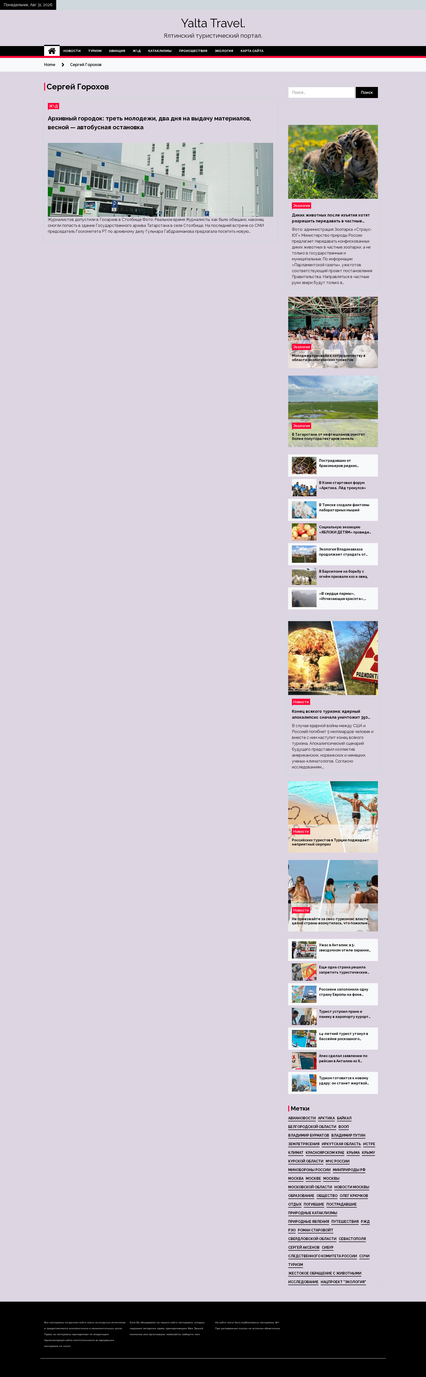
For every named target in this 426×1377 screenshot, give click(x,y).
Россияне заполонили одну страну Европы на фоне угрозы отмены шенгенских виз (344, 992)
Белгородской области (312, 1127)
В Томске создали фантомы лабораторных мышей (344, 507)
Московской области (310, 1187)
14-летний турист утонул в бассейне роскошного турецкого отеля (343, 1037)
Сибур (328, 1247)
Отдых (295, 1204)
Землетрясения (304, 1144)
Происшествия (193, 51)
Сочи (364, 1256)
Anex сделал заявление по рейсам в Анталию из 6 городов (343, 1059)
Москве (313, 1178)
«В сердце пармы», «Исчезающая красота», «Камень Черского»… (341, 596)
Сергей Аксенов (304, 1247)
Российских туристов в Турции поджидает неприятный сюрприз (330, 842)
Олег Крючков (354, 1196)
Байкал (344, 1118)
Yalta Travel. (213, 23)
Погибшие (314, 1204)
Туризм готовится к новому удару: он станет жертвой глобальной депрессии (343, 1081)
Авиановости (302, 1118)
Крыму (368, 1153)
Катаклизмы (160, 51)
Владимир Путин (348, 1135)
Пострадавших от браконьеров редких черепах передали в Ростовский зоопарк (338, 463)
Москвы (331, 1178)
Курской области (305, 1161)
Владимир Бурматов (308, 1135)
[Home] (52, 51)
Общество (327, 1196)
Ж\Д (137, 51)
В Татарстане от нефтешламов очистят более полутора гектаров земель (328, 436)
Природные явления (308, 1222)
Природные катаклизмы (312, 1213)
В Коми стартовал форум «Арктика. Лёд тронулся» (342, 485)
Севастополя (352, 1239)
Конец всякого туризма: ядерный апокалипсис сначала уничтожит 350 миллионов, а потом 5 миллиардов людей (330, 714)
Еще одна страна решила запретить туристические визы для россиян (343, 970)
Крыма (353, 1153)
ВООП (343, 1127)
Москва (295, 1178)
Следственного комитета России (322, 1256)
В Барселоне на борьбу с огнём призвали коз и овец (343, 574)
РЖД (365, 1222)
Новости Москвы (351, 1187)
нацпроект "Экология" (343, 1282)
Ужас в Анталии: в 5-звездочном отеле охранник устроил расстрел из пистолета (345, 948)
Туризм (95, 51)
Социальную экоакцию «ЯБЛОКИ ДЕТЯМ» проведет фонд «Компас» (345, 530)
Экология (224, 51)
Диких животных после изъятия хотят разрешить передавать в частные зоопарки (331, 218)
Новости (72, 51)
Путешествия (345, 1222)
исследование (303, 1282)
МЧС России (338, 1161)
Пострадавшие (341, 1204)
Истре (369, 1144)
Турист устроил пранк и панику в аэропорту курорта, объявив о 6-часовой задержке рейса (345, 1014)
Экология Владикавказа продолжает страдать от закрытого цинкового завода (345, 552)
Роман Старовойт (315, 1230)
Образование (301, 1196)
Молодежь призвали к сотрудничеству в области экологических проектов (328, 358)
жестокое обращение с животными (324, 1273)
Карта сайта (252, 51)
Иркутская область (341, 1144)
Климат (295, 1153)
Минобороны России (309, 1170)
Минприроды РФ (349, 1170)
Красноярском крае (325, 1153)
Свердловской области (312, 1239)
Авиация (117, 51)
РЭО (292, 1230)
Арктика (326, 1118)
